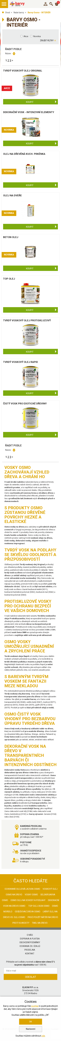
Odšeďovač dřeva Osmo (27, 911)
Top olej (9, 278)
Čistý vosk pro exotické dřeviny (25, 403)
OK (30, 1021)
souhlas (34, 1006)
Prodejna (29, 950)
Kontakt (29, 953)
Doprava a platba (30, 938)
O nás (30, 935)
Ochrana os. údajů (30, 946)
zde (43, 1036)
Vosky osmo (31, 894)
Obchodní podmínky (29, 942)
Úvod (7, 12)
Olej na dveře (12, 195)
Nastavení (30, 1029)
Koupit (29, 102)
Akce (26, 36)
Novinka (37, 36)
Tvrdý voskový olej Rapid (20, 361)
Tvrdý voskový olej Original (22, 70)
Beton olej (10, 237)
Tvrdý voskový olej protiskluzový (27, 320)
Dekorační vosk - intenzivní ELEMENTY (28, 112)
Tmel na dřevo (40, 923)
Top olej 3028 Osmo (38, 906)
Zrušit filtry (47, 40)
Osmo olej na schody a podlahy (28, 900)
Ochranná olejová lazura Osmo (22, 889)
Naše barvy (19, 12)
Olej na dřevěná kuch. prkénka (24, 153)
